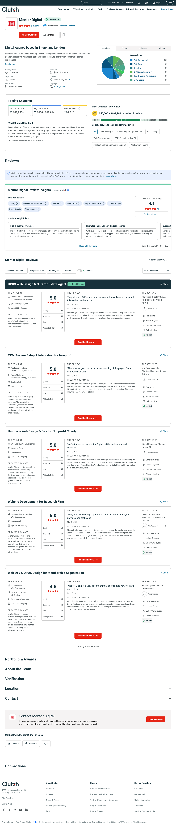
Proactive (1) (15, 209)
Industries (143, 48)
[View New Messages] (146, 3)
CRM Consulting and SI (143, 72)
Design (101, 9)
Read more (10, 64)
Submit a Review (157, 260)
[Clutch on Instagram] (15, 810)
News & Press (52, 800)
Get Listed (139, 788)
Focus (124, 48)
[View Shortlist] (139, 3)
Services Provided (15, 270)
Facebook (33, 743)
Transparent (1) (32, 209)
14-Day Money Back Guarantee (104, 800)
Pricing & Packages (135, 9)
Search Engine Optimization (145, 76)
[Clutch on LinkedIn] (26, 810)
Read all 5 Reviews (88, 246)
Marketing (90, 9)
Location (68, 270)
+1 (70, 79)
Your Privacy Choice (23, 822)
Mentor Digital (30, 20)
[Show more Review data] (88, 342)
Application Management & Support (110, 145)
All (95, 131)
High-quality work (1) (94, 203)
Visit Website (31, 35)
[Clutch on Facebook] (4, 810)
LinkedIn (15, 743)
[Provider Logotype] (11, 24)
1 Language (59, 86)
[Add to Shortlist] (64, 35)
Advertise (138, 805)
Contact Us (7, 804)
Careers (49, 794)
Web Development (141, 60)
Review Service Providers (101, 794)
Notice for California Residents (51, 822)
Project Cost (35, 270)
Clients (162, 48)
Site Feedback (8, 798)
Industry (52, 270)
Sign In (159, 3)
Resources (152, 9)
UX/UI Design (139, 80)
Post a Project (167, 9)
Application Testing (139, 145)
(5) (158, 209)
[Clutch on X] (9, 810)
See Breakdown (150, 214)
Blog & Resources (98, 805)
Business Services (115, 9)
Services (106, 48)
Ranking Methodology (56, 805)
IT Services (78, 9)
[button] (16, 270)
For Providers (127, 3)
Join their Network (67, 26)
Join (170, 3)
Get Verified (139, 794)
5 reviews (35, 26)
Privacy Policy (7, 822)
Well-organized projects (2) (35, 203)
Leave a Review (113, 3)
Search (85, 3)
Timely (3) (14, 203)
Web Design (138, 64)
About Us (50, 788)
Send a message (156, 719)
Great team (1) (73, 203)
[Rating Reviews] (24, 26)
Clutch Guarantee (142, 800)
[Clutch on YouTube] (21, 810)
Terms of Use (71, 822)
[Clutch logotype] (10, 9)
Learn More (110, 176)
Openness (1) (115, 203)
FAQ (48, 811)
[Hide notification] (167, 173)
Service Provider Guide (144, 811)
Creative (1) (57, 203)
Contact (50, 35)
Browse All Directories (100, 788)
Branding (137, 68)
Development (64, 9)
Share (165, 284)
